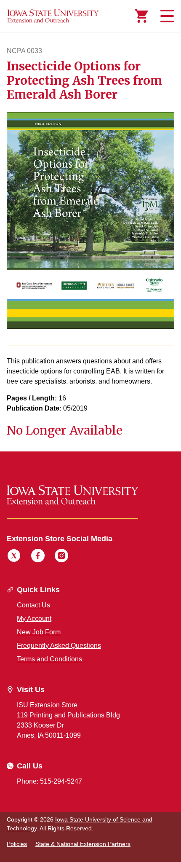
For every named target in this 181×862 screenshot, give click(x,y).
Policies (17, 844)
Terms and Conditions (49, 659)
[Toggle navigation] (165, 16)
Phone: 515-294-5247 (49, 781)
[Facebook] (38, 556)
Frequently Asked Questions (59, 645)
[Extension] (53, 16)
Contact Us (33, 605)
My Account (34, 618)
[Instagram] (61, 556)
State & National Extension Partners (82, 844)
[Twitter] (14, 556)
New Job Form (39, 632)
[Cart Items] (141, 16)
